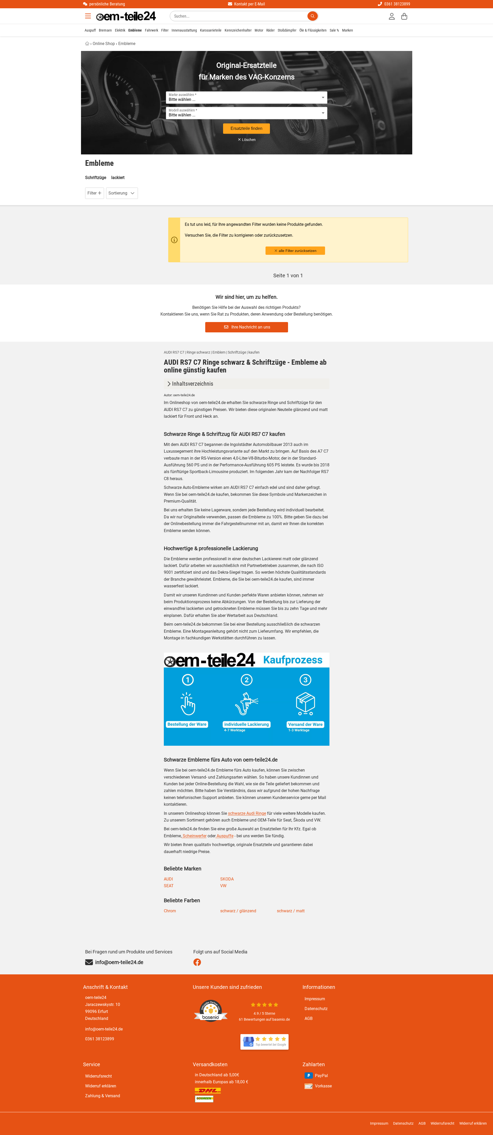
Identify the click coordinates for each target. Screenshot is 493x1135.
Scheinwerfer (194, 835)
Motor (259, 30)
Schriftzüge (95, 177)
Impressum (315, 998)
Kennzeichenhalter (238, 30)
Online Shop (104, 43)
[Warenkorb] (404, 16)
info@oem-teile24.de (104, 1029)
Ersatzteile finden (246, 128)
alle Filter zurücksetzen (297, 251)
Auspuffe (224, 835)
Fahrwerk (151, 30)
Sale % (334, 30)
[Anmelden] (392, 16)
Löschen (248, 140)
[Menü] (88, 16)
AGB (309, 1018)
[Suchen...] (312, 16)
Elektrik (120, 30)
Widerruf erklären (100, 1086)
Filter (164, 30)
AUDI (168, 879)
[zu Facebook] (198, 962)
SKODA (227, 879)
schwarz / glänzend (238, 910)
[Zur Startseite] (126, 16)
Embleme (135, 30)
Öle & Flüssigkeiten (313, 30)
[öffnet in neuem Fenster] (264, 1042)
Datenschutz (316, 1008)
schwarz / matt (291, 910)
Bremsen (105, 30)
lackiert (117, 177)
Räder (270, 30)
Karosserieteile (211, 30)
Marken (347, 30)
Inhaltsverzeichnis (192, 383)
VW (223, 885)
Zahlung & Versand (102, 1095)
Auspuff (90, 30)
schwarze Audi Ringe (247, 813)
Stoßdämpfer (287, 30)
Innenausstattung (184, 30)
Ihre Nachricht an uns (250, 327)
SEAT (169, 885)
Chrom (170, 910)
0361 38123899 (99, 1038)
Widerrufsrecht (98, 1076)
